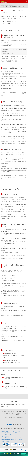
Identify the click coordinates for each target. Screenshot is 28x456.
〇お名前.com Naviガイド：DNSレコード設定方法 (12, 258)
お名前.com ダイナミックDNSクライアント (10, 40)
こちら (17, 295)
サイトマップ (9, 414)
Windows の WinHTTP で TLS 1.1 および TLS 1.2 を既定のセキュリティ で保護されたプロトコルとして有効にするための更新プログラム (14, 170)
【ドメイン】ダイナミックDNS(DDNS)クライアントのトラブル (14, 6)
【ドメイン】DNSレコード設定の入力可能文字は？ (14, 387)
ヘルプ (11, 1)
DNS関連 (11, 5)
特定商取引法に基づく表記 (7, 411)
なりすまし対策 (19, 439)
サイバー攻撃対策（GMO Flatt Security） (8, 439)
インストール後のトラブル (9, 23)
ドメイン (6, 5)
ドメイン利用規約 (5, 413)
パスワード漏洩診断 (4, 432)
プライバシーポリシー (20, 411)
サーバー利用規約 (15, 413)
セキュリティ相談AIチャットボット (7, 434)
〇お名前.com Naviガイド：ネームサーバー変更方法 (12, 287)
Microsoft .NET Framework (11, 115)
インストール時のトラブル (9, 21)
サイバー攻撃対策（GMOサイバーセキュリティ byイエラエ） (11, 437)
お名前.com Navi (4, 315)
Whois (24, 413)
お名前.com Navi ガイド (11, 353)
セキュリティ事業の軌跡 (5, 441)
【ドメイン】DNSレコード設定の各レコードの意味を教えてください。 (14, 382)
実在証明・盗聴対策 (4, 436)
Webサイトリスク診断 (13, 432)
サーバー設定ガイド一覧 (11, 360)
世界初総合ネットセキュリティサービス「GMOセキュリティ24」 (12, 431)
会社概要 (17, 414)
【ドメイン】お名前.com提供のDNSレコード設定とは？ (15, 378)
